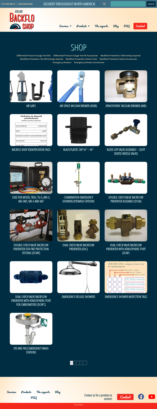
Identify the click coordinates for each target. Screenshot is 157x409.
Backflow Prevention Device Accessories (118, 59)
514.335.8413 (8, 3)
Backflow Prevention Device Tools (81, 59)
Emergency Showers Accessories (89, 62)
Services (64, 26)
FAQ (127, 26)
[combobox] (128, 4)
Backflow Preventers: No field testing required (41, 59)
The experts (101, 26)
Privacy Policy (78, 405)
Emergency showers (62, 62)
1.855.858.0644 (25, 3)
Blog (116, 26)
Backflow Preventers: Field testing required (120, 55)
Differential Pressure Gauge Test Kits (34, 55)
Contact (140, 26)
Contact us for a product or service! (98, 397)
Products (81, 26)
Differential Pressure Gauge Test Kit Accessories (75, 55)
